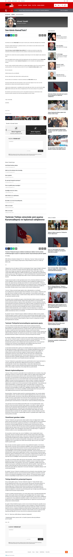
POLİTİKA (34, 5)
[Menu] (55, 5)
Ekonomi (25, 5)
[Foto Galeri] (67, 1)
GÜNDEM (20, 5)
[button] (40, 35)
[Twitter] (9, 35)
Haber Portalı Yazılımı (10, 555)
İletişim (37, 552)
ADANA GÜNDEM (40, 5)
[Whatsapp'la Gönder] (13, 35)
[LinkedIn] (11, 35)
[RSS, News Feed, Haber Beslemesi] (66, 552)
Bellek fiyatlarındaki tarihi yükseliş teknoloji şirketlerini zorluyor (30, 10)
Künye (33, 552)
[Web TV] (64, 1)
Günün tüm (64, 10)
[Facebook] (6, 35)
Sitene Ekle (47, 552)
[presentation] (9, 10)
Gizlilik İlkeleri (42, 552)
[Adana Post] (10, 5)
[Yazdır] (16, 35)
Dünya (29, 5)
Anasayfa (8, 14)
